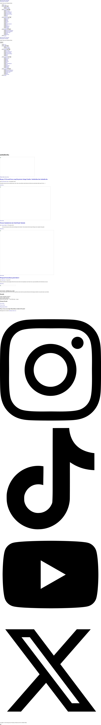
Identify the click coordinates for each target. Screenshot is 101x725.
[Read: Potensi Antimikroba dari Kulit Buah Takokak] (25, 219)
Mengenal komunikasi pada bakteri (9, 277)
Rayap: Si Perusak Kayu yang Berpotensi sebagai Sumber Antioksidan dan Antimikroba (24, 179)
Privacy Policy (2, 305)
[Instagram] (50, 427)
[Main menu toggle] (1, 42)
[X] (50, 720)
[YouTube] (50, 619)
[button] (6, 6)
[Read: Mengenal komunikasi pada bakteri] (27, 274)
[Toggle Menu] (8, 6)
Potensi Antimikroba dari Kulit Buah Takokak (12, 223)
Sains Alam (2, 220)
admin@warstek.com (12, 310)
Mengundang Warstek (3, 306)
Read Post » (2, 185)
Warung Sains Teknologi (4, 1)
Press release (2, 303)
